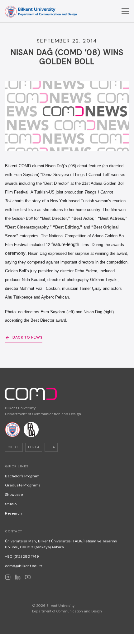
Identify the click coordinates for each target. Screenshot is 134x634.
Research (13, 513)
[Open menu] (125, 11)
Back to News (27, 337)
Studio (11, 503)
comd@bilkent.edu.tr (23, 565)
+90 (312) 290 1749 (22, 556)
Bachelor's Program (22, 476)
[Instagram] (8, 577)
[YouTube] (28, 577)
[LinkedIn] (18, 577)
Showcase (14, 494)
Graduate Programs (23, 485)
